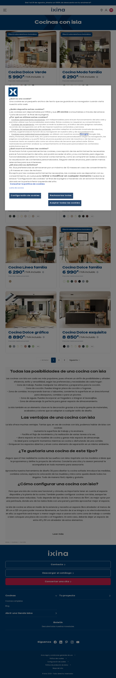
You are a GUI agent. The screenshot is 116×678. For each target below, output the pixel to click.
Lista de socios (16, 188)
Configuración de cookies (25, 195)
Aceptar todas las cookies (65, 203)
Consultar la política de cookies (27, 184)
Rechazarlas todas (61, 195)
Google (84, 134)
